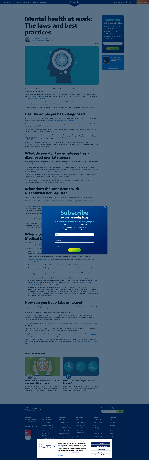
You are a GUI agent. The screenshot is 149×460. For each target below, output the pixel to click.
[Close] (105, 207)
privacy (64, 246)
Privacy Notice (75, 452)
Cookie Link (60, 455)
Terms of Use (61, 445)
